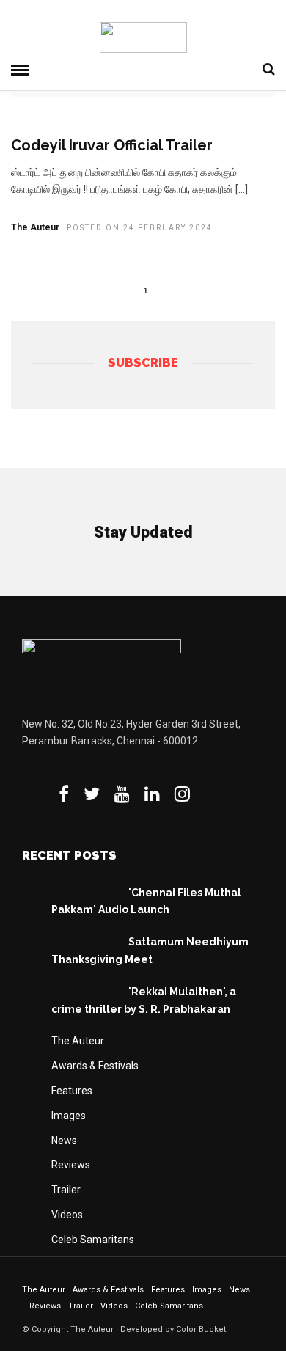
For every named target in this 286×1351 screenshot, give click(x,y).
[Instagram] (182, 793)
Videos (67, 1214)
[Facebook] (64, 793)
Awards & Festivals (95, 1066)
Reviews (70, 1165)
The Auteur (35, 227)
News (64, 1140)
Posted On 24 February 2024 (140, 228)
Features (71, 1090)
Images (68, 1115)
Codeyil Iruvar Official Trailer (112, 145)
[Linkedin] (152, 793)
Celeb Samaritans (92, 1239)
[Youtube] (122, 793)
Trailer (66, 1190)
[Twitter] (92, 793)
